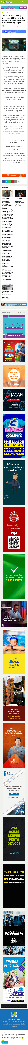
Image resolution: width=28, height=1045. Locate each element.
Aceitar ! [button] (5, 1042)
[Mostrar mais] (18, 181)
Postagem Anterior (5, 312)
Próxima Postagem (22, 312)
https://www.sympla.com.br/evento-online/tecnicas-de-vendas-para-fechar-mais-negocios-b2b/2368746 (14, 131)
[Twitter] (6, 181)
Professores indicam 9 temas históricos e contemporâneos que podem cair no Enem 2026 (7, 294)
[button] (1, 2)
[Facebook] (3, 181)
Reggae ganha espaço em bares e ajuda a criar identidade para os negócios (19, 201)
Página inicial (5, 12)
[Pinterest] (12, 181)
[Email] (15, 181)
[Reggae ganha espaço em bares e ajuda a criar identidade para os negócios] (20, 193)
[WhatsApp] (9, 181)
